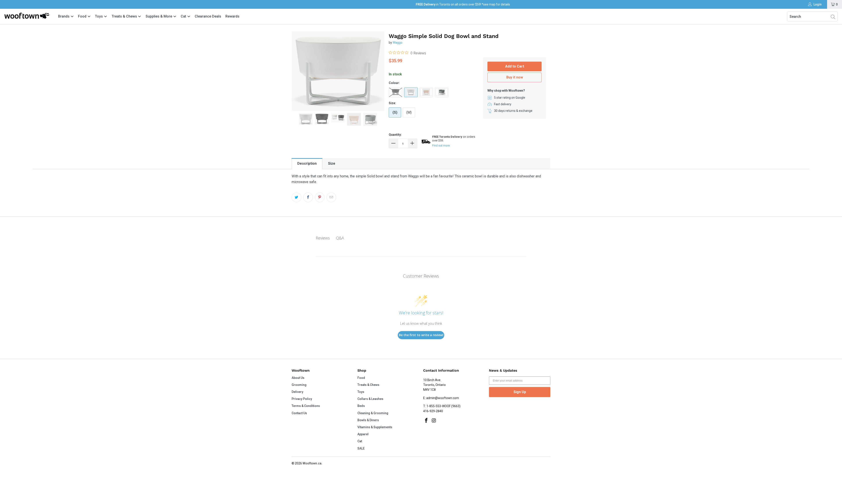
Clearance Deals (208, 16)
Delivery (297, 392)
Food (82, 16)
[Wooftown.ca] (26, 16)
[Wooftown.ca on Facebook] (426, 421)
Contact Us (299, 413)
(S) (394, 112)
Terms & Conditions (306, 406)
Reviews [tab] (323, 238)
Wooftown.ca (312, 463)
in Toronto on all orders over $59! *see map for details (463, 4)
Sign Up (520, 392)
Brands (64, 16)
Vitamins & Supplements (374, 427)
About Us (298, 378)
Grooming (299, 385)
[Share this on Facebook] (308, 197)
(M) (409, 112)
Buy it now (514, 77)
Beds (361, 406)
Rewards (232, 16)
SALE (361, 448)
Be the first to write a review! (421, 335)
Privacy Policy (302, 399)
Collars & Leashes (370, 399)
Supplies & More (159, 16)
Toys (99, 16)
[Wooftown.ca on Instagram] (434, 421)
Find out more (441, 145)
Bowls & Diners (368, 420)
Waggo (397, 42)
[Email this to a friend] (331, 197)
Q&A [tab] (340, 238)
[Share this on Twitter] (296, 197)
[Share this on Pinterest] (320, 197)
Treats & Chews (125, 16)
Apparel (363, 434)
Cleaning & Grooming (372, 413)
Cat (184, 16)
